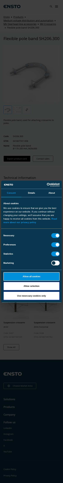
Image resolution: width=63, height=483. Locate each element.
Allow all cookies (31, 276)
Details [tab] (31, 193)
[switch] (55, 244)
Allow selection (32, 286)
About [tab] (51, 193)
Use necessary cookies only (31, 296)
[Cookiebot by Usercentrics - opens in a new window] (47, 185)
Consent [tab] (11, 193)
